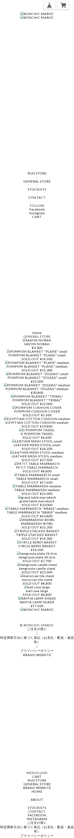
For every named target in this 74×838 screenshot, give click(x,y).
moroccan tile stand (37, 579)
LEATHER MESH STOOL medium (37, 456)
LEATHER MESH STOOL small (37, 445)
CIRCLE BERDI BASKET (37, 546)
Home (37, 333)
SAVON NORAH (37, 344)
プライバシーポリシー (37, 650)
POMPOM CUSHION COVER (37, 411)
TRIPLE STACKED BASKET (37, 535)
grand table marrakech (37, 501)
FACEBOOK (37, 815)
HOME (37, 791)
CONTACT (37, 197)
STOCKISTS (37, 189)
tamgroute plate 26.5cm (37, 557)
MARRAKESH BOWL (37, 523)
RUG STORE (37, 173)
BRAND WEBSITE (37, 655)
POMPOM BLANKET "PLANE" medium (37, 366)
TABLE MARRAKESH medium (37, 490)
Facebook (37, 209)
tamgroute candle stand (37, 568)
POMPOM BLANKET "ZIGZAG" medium (37, 389)
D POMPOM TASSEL (37, 434)
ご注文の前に (37, 629)
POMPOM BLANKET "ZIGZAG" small (37, 377)
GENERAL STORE (37, 181)
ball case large (37, 591)
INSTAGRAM (37, 819)
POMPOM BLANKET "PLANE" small (37, 355)
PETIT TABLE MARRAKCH (37, 467)
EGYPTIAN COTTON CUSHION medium (37, 422)
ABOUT (37, 799)
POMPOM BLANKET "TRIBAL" (37, 400)
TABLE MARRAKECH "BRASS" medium (37, 512)
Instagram (37, 213)
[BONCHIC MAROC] (37, 14)
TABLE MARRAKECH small (37, 478)
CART (37, 217)
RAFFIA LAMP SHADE (37, 602)
